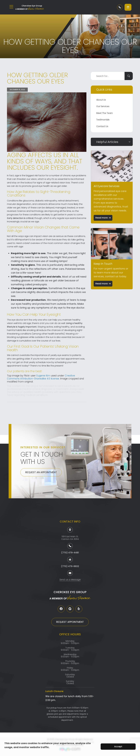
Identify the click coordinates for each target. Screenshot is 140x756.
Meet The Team (104, 113)
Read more (101, 217)
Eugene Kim (43, 375)
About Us (101, 99)
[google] (70, 609)
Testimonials (103, 119)
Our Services (102, 106)
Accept (118, 746)
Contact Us (102, 126)
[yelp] (78, 609)
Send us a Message (70, 580)
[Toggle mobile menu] (11, 6)
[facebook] (61, 609)
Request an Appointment (41, 472)
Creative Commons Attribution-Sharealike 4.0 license (41, 377)
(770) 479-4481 (70, 552)
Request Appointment (70, 622)
